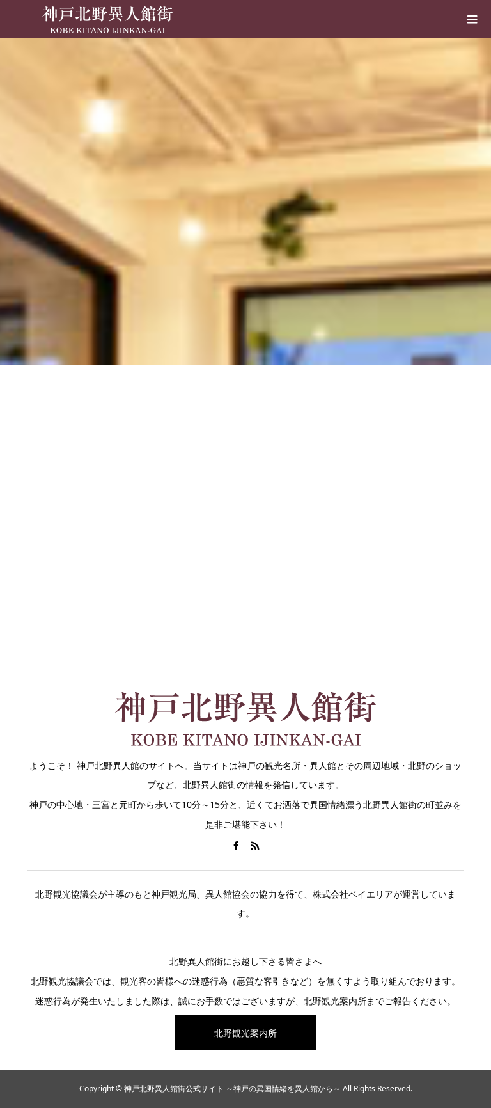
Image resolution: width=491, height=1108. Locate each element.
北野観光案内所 (245, 1033)
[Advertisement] (245, 550)
